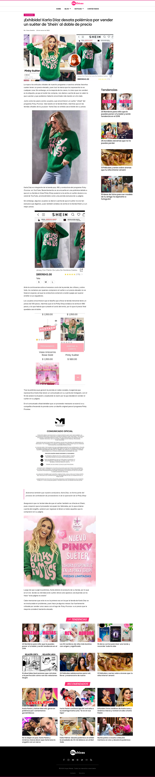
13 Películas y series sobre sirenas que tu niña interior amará (116, 168)
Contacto (73, 773)
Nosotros (82, 773)
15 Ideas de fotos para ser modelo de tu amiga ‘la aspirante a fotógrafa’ (117, 196)
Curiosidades (29, 15)
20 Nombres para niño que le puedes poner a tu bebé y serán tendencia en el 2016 (116, 114)
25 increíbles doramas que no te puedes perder (116, 142)
